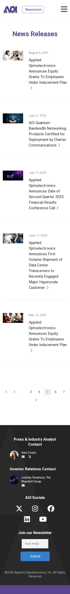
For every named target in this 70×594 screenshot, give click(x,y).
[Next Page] (36, 400)
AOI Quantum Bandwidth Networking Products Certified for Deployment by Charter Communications (47, 134)
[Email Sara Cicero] (23, 457)
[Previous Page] (6, 392)
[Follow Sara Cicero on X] (30, 457)
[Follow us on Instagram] (35, 510)
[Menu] (63, 9)
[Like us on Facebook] (51, 510)
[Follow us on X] (19, 510)
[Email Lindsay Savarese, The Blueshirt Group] (23, 486)
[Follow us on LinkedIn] (27, 520)
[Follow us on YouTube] (43, 520)
